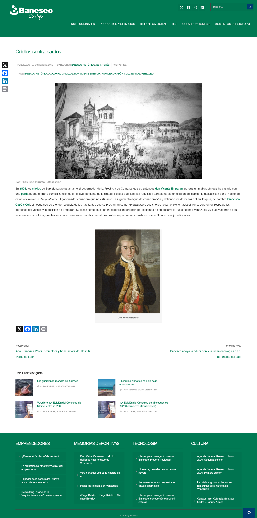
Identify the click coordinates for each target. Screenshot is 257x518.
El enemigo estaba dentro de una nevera (157, 471)
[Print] (5, 89)
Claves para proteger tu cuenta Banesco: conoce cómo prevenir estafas (157, 499)
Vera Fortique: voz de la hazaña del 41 (100, 475)
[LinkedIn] (202, 7)
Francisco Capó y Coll (116, 74)
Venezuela (147, 74)
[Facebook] (188, 7)
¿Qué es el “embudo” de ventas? (40, 456)
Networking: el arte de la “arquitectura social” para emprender (41, 494)
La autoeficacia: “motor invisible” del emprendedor (42, 468)
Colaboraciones (195, 24)
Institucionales (82, 24)
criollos (67, 74)
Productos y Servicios (117, 24)
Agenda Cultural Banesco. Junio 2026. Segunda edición (215, 458)
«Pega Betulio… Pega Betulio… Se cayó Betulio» (100, 497)
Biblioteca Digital (153, 24)
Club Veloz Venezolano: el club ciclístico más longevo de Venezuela (97, 460)
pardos (135, 74)
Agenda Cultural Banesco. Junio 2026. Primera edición (215, 471)
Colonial (55, 74)
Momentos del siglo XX (232, 24)
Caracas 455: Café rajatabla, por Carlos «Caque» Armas (215, 501)
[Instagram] (195, 7)
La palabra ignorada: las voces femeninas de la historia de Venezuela (214, 486)
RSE (174, 24)
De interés (102, 65)
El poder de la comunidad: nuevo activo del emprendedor (40, 481)
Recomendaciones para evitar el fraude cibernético (157, 484)
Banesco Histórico (83, 65)
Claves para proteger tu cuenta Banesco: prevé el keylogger (156, 458)
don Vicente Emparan (87, 74)
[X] (181, 7)
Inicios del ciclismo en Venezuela (99, 486)
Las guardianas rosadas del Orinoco (57, 381)
